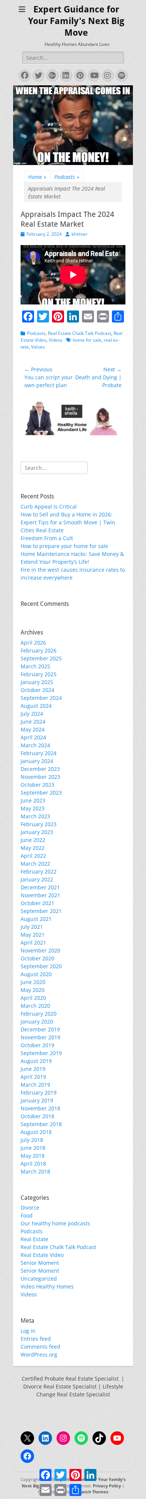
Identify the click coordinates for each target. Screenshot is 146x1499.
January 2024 (37, 761)
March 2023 (35, 816)
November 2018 (40, 1108)
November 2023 (40, 776)
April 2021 (33, 942)
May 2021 (33, 934)
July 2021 (32, 926)
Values (38, 347)
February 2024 (39, 753)
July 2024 (32, 713)
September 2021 (41, 911)
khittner (80, 234)
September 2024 (41, 697)
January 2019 (37, 1100)
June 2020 (33, 982)
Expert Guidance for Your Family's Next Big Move (76, 21)
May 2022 (33, 847)
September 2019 (41, 1053)
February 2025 (39, 674)
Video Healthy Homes (47, 1286)
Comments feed (40, 1346)
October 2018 (37, 1116)
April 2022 (33, 855)
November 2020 (40, 950)
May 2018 (33, 1155)
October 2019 (37, 1045)
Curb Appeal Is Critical (49, 506)
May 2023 (33, 808)
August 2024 (36, 705)
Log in (28, 1330)
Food (27, 1215)
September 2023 (41, 792)
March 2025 (35, 666)
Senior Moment (40, 1262)
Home (37, 176)
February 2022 (39, 871)
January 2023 (37, 832)
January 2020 (37, 1021)
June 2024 (33, 721)
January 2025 (37, 682)
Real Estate (34, 1239)
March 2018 (35, 1171)
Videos (56, 340)
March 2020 (35, 1005)
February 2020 (39, 1013)
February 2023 (39, 824)
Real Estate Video (42, 1254)
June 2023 (33, 800)
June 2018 (33, 1147)
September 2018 (41, 1124)
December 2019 (40, 1029)
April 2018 (33, 1163)
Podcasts (66, 176)
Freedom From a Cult (47, 538)
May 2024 (33, 729)
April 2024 (33, 737)
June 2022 (33, 839)
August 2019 (36, 1060)
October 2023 (37, 784)
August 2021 (36, 918)
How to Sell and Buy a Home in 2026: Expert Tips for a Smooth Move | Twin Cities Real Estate (68, 522)
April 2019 (33, 1076)
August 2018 (36, 1132)
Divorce (30, 1207)
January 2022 (37, 879)
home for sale (87, 340)
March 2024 (35, 745)
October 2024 (37, 689)
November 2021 (40, 895)
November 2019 (40, 1037)
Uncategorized (39, 1278)
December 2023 (40, 768)
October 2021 (37, 903)
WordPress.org (39, 1354)
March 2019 (35, 1084)
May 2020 (33, 989)
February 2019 (39, 1092)
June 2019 (33, 1068)
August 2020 (36, 974)
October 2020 (37, 958)
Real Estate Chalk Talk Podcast (79, 333)
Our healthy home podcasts (55, 1223)
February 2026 (39, 650)
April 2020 (33, 997)
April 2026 (33, 642)
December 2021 (40, 887)
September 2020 (41, 966)
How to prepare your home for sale (64, 546)
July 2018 (32, 1139)
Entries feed (36, 1338)
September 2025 (41, 658)
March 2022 (35, 863)
